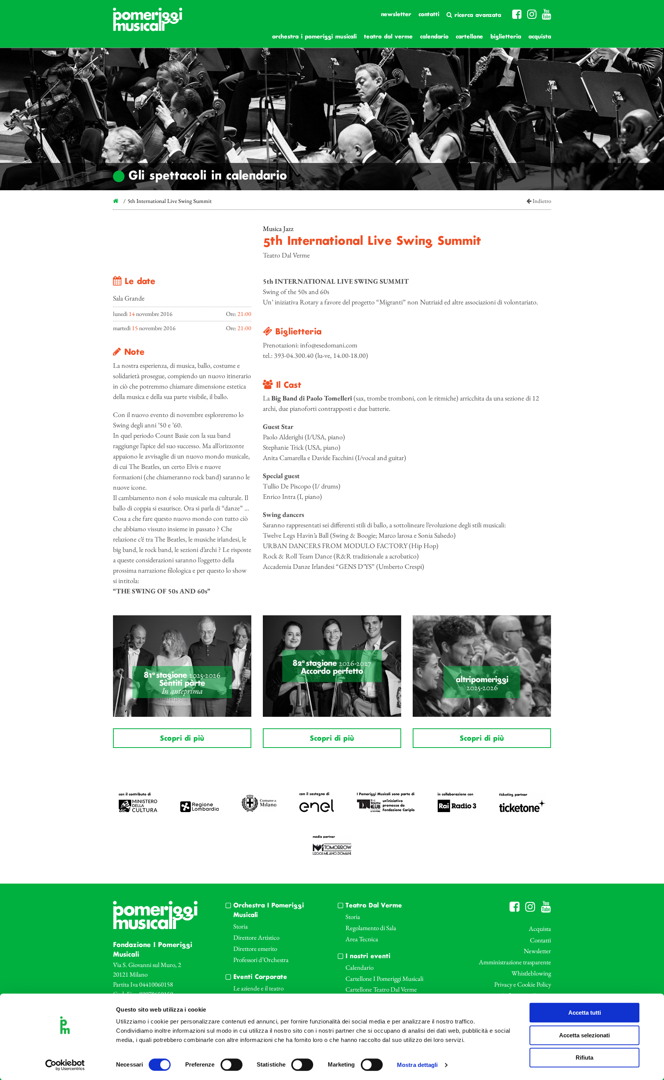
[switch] (231, 1064)
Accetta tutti (584, 1012)
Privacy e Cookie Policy (522, 984)
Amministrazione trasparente (515, 962)
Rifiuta (584, 1057)
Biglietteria (505, 37)
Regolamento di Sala (370, 928)
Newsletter (396, 14)
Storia (240, 926)
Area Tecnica (361, 939)
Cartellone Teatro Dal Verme (381, 989)
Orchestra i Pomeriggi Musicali (314, 37)
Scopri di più (182, 738)
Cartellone (469, 37)
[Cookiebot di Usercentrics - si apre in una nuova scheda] (65, 1065)
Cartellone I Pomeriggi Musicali (384, 978)
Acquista (539, 37)
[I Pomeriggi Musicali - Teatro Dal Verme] (147, 23)
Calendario (434, 37)
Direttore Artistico (256, 937)
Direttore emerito (255, 948)
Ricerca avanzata (476, 15)
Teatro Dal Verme (388, 37)
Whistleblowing (531, 973)
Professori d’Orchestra (261, 959)
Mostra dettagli (417, 1065)
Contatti (428, 14)
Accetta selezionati (584, 1035)
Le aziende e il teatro (258, 988)
